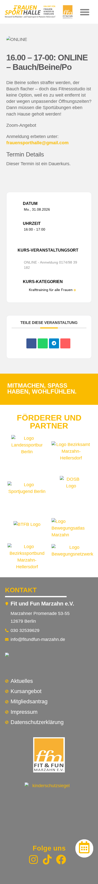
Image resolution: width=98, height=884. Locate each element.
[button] (84, 11)
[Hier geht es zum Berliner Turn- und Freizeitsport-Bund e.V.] (27, 528)
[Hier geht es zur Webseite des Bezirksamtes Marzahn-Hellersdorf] (71, 452)
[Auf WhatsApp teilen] (43, 343)
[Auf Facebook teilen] (31, 343)
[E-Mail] (65, 343)
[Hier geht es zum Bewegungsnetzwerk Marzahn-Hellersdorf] (72, 557)
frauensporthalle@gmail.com (37, 142)
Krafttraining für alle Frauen (51, 290)
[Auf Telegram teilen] (54, 343)
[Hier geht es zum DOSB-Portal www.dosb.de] (71, 494)
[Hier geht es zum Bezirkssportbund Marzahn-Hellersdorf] (27, 556)
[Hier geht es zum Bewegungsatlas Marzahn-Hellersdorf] (71, 528)
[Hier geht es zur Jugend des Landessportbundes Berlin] (27, 494)
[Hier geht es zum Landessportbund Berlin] (27, 452)
